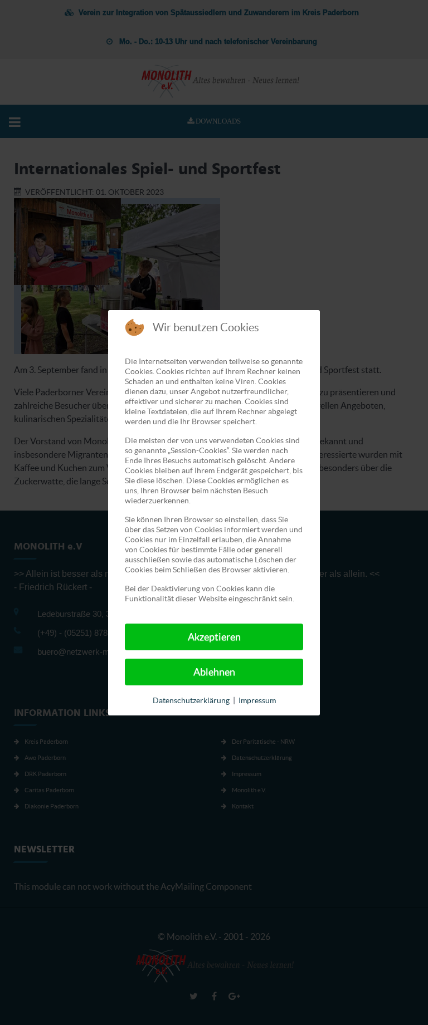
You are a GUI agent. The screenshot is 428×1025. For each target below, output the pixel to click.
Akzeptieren (214, 637)
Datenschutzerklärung (191, 700)
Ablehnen (214, 672)
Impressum (257, 700)
